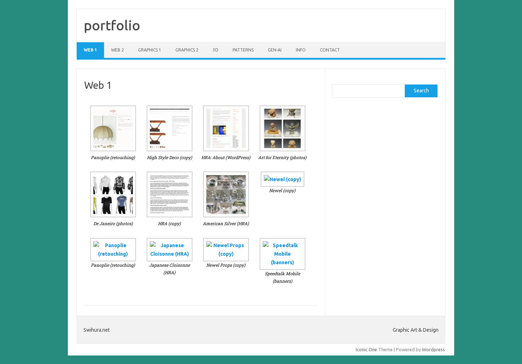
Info (301, 50)
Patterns (243, 50)
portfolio (112, 25)
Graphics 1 (149, 50)
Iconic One (366, 349)
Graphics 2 (187, 50)
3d (215, 50)
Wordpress (433, 349)
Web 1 (90, 50)
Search (421, 90)
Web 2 (117, 50)
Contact (330, 50)
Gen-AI (275, 50)
